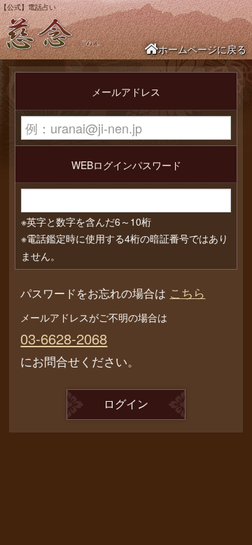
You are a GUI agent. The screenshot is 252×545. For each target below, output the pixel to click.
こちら (187, 292)
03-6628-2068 (63, 338)
